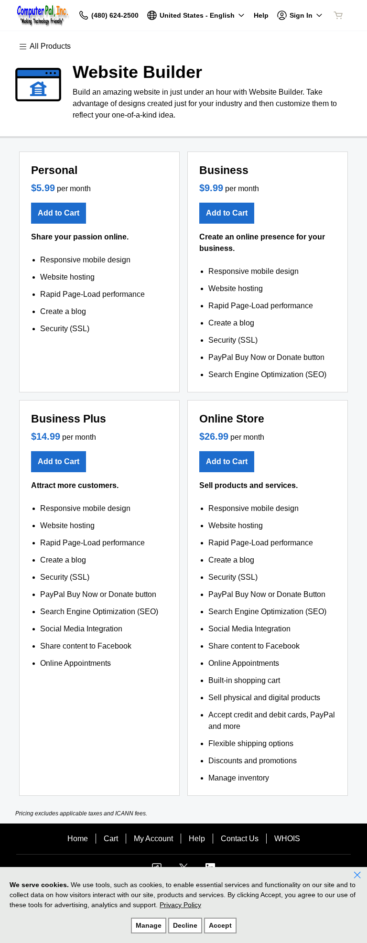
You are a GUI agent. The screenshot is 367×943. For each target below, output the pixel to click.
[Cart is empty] (338, 15)
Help (197, 839)
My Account (153, 839)
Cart (111, 839)
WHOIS (287, 839)
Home (77, 839)
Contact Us (240, 839)
